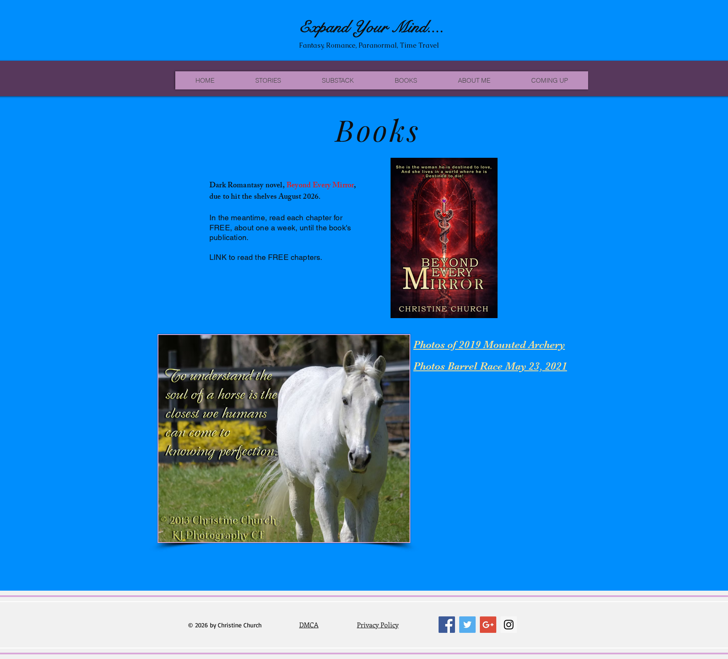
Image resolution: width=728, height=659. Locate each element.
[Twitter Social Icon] (467, 624)
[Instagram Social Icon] (508, 624)
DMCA (308, 624)
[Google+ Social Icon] (488, 624)
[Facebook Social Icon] (447, 624)
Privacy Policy (378, 624)
